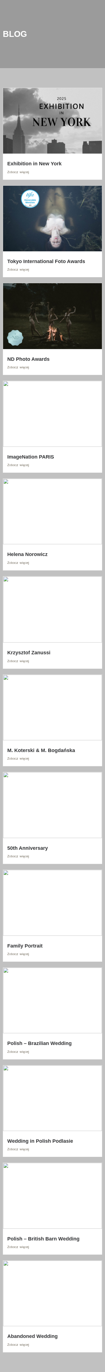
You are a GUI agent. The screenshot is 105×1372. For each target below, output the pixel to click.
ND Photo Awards (28, 359)
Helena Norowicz (27, 554)
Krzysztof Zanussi (28, 652)
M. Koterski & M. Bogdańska (41, 750)
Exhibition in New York (34, 163)
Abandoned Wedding (32, 1336)
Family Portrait (25, 946)
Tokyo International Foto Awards (46, 261)
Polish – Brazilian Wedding (39, 1043)
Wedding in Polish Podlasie (40, 1141)
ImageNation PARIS (30, 457)
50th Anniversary (27, 848)
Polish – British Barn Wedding (43, 1239)
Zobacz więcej (18, 172)
